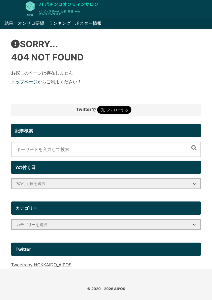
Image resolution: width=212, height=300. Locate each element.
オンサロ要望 (31, 23)
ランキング (60, 23)
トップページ (24, 81)
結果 (8, 23)
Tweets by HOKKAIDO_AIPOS (41, 264)
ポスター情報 (88, 23)
